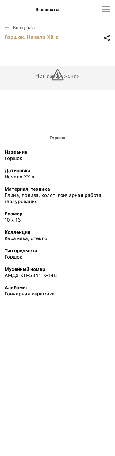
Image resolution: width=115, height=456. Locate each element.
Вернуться (23, 27)
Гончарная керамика (30, 294)
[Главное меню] (106, 9)
